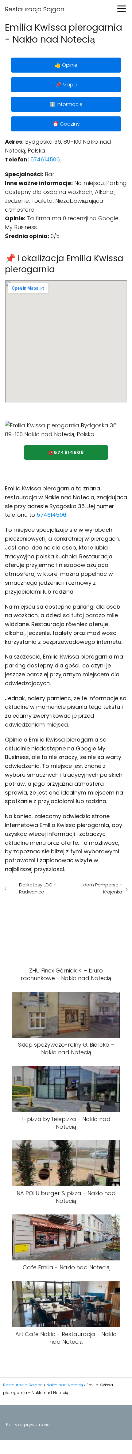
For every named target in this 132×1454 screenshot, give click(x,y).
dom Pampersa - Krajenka (102, 888)
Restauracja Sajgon (34, 9)
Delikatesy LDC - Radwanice (37, 888)
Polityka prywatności (28, 1425)
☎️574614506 (66, 452)
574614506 (45, 159)
